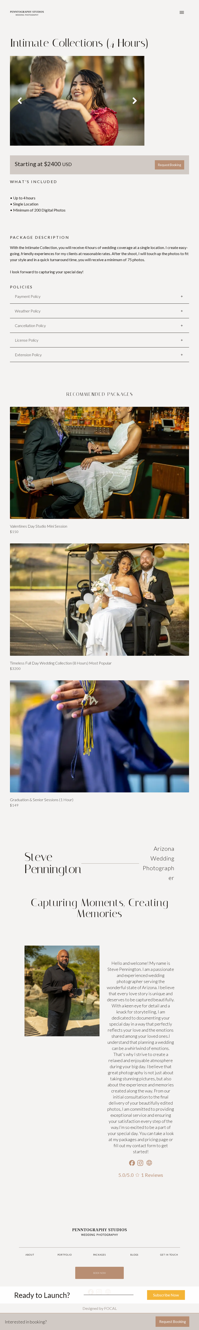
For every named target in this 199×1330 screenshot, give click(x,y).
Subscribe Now (166, 1295)
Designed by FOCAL (100, 1308)
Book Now (99, 1273)
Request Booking (169, 165)
